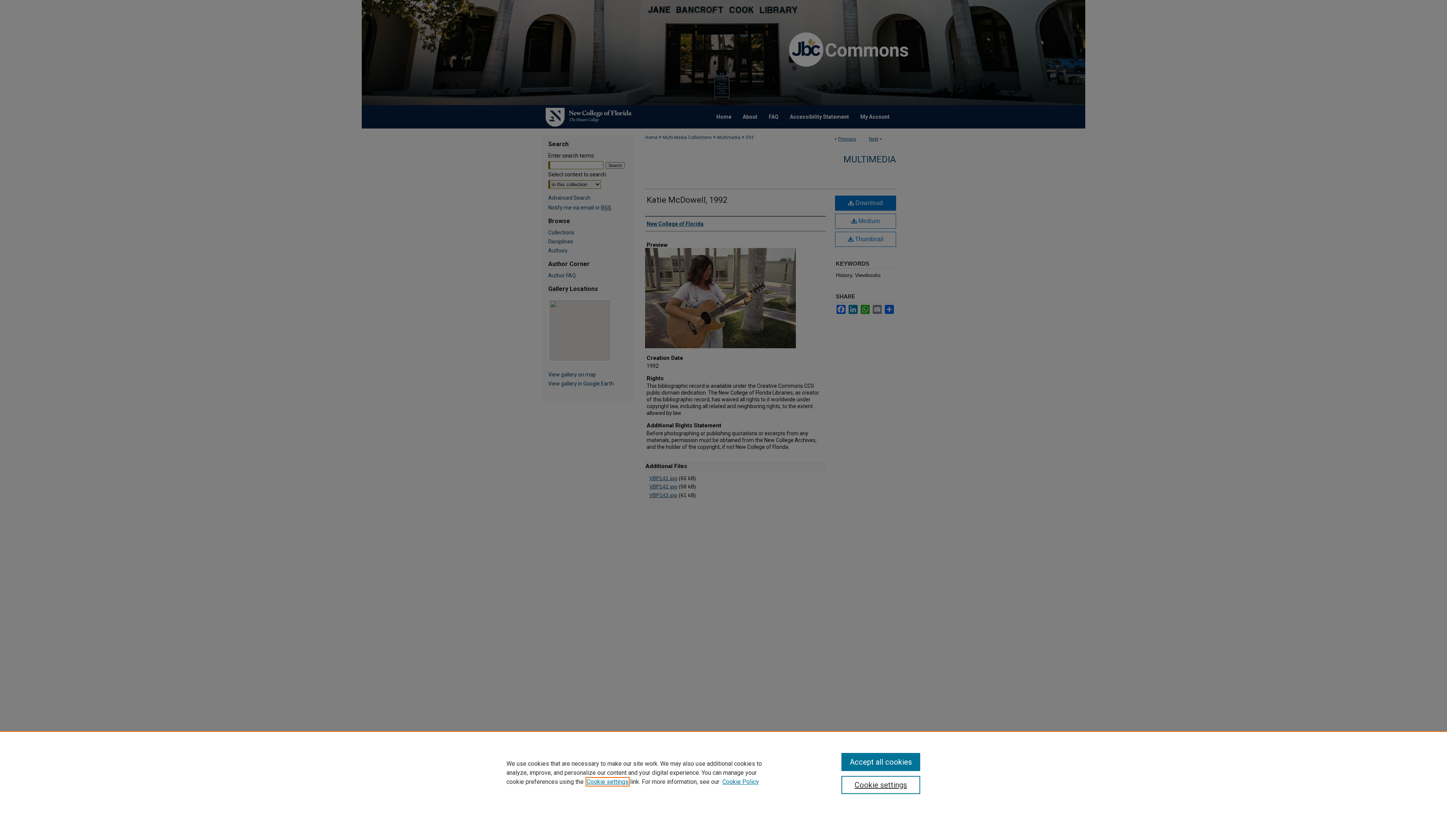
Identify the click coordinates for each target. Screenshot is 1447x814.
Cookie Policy (740, 781)
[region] (723, 772)
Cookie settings (608, 781)
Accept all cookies (881, 762)
